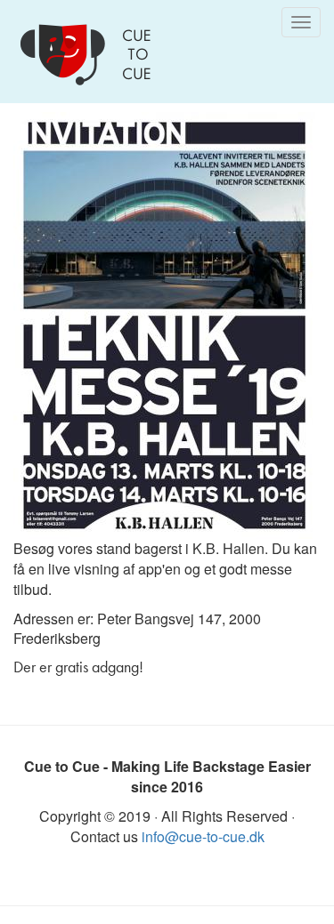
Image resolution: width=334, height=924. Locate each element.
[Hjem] (89, 54)
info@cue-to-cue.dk (203, 836)
